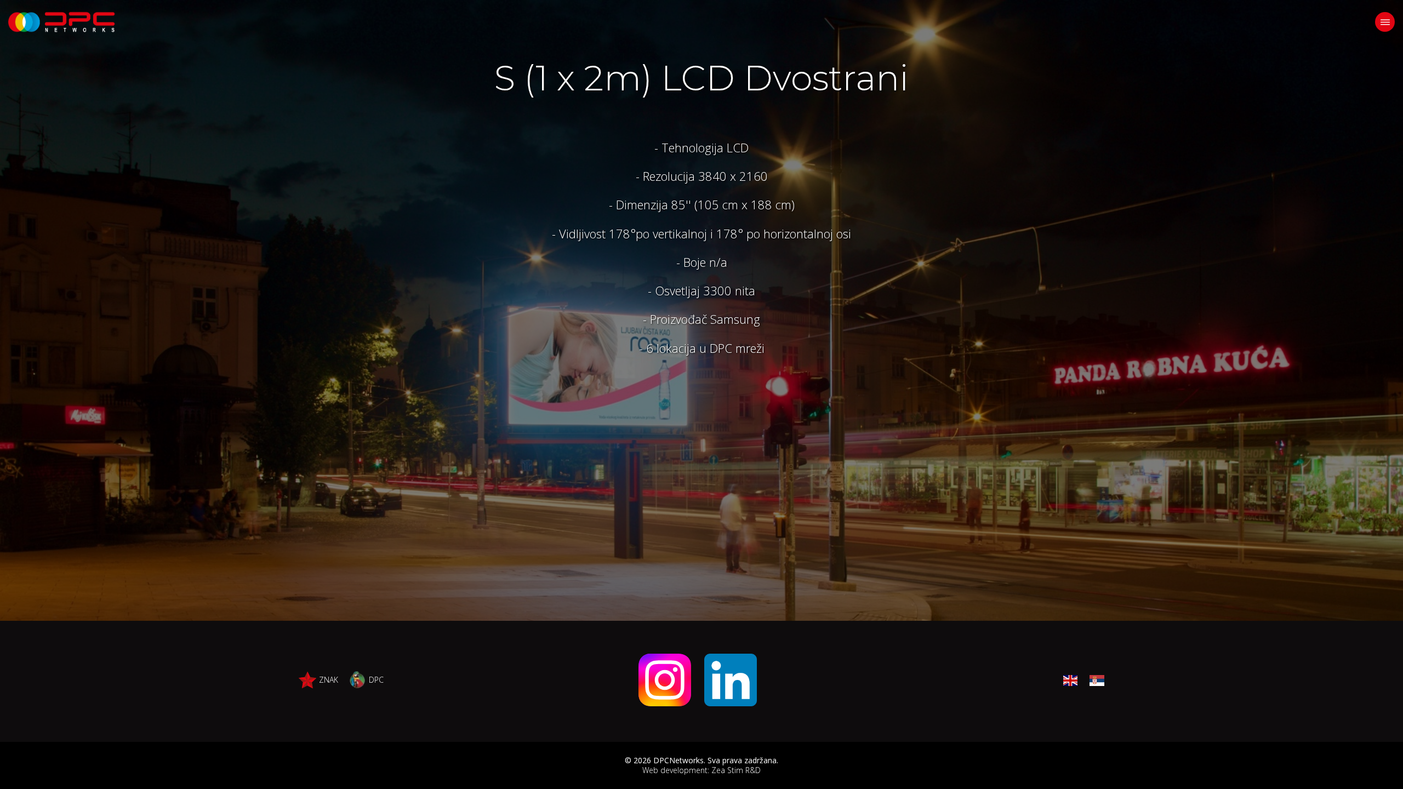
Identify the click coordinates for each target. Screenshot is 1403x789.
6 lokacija (671, 348)
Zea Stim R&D (736, 770)
